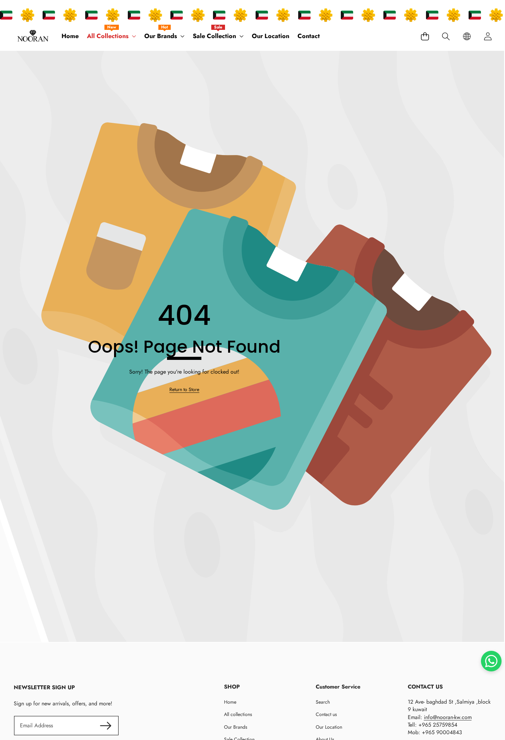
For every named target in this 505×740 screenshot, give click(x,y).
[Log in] (487, 36)
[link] (184, 389)
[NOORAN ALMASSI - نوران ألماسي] (33, 36)
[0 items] (425, 36)
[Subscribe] (105, 725)
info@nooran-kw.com (448, 717)
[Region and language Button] (466, 36)
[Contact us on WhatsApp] (491, 661)
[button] (445, 36)
